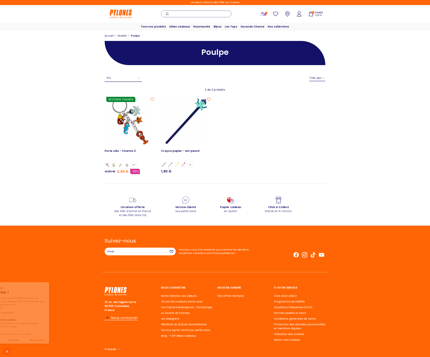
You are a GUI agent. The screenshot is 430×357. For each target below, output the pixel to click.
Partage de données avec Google (25, 326)
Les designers (170, 319)
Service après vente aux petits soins (185, 330)
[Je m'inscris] (171, 251)
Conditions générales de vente (295, 319)
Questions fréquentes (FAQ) (293, 307)
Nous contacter (124, 318)
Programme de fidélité (289, 301)
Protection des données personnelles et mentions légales (299, 326)
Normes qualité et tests (290, 313)
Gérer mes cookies (287, 340)
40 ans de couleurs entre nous (181, 301)
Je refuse (15, 340)
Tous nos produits (153, 26)
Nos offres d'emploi (231, 296)
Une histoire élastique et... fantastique (186, 307)
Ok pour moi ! (62, 340)
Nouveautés (201, 26)
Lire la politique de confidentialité (23, 313)
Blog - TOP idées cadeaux (178, 336)
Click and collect (285, 296)
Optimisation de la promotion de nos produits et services (36, 323)
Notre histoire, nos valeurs (179, 296)
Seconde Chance (252, 26)
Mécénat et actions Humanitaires (184, 324)
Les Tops (231, 26)
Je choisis (38, 340)
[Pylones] (121, 14)
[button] (7, 351)
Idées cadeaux (179, 26)
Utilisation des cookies (289, 334)
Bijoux (218, 26)
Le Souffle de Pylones (175, 313)
